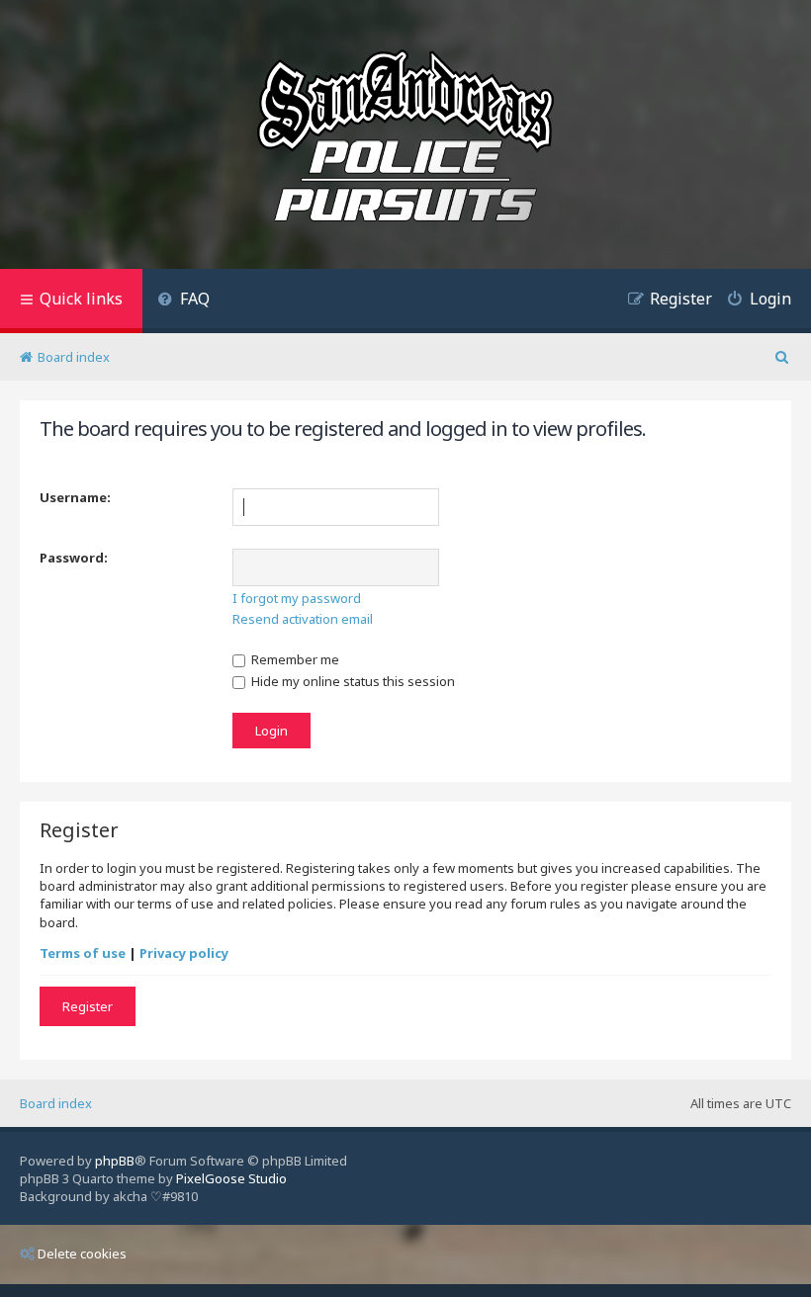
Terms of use (83, 953)
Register (87, 1006)
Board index (56, 1103)
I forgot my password (296, 598)
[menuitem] (183, 301)
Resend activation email (302, 619)
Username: (75, 497)
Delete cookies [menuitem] (82, 1253)
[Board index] (405, 139)
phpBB (115, 1160)
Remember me (293, 659)
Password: (74, 557)
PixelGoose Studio (231, 1178)
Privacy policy (183, 953)
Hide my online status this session (351, 681)
